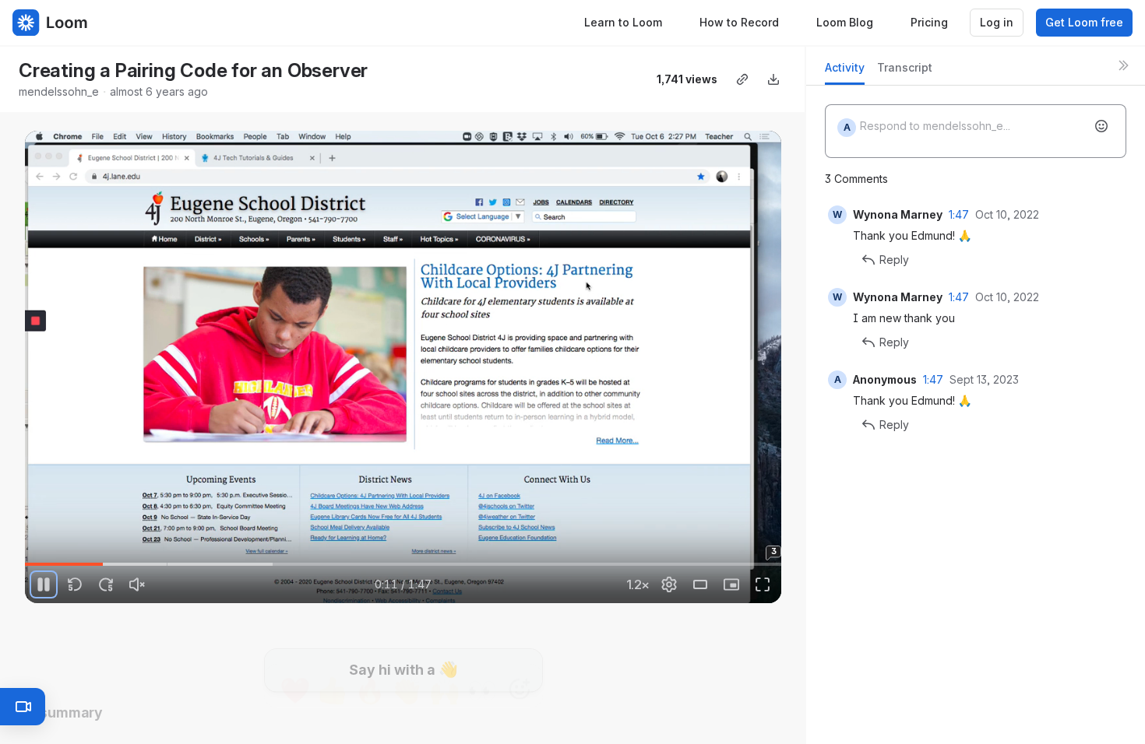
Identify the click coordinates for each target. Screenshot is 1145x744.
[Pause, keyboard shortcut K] (43, 584)
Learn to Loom (623, 22)
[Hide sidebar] (1123, 65)
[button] (31, 555)
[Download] (773, 79)
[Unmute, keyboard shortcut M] (137, 584)
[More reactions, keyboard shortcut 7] (519, 646)
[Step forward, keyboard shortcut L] (105, 584)
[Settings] (669, 584)
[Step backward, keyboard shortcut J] (74, 584)
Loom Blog (844, 22)
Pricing (929, 22)
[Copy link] (742, 79)
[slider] (403, 564)
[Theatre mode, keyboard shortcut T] (700, 584)
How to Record (739, 22)
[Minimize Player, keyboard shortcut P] (731, 584)
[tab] (845, 72)
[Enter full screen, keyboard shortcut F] (762, 584)
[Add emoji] (1101, 126)
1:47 (959, 214)
